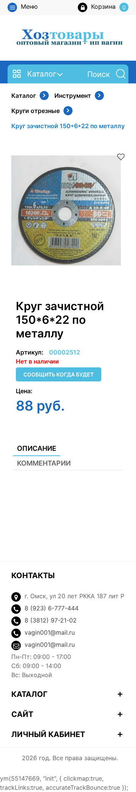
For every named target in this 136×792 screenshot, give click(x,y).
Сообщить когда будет (58, 374)
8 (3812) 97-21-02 (51, 620)
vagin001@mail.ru (50, 632)
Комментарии (44, 463)
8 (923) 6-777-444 (52, 608)
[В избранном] (121, 156)
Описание (36, 448)
